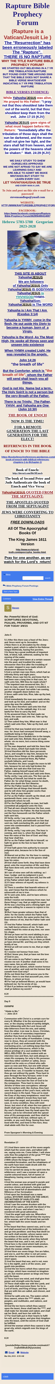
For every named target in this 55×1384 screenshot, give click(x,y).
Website (24, 1352)
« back (5, 1376)
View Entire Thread (42, 599)
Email (11, 1352)
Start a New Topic (11, 592)
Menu (8, 574)
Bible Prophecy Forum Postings (22, 586)
